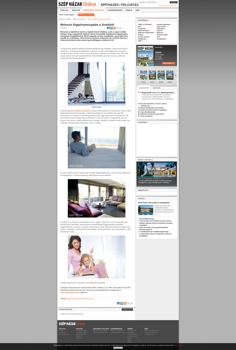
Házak (61, 330)
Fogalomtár (149, 334)
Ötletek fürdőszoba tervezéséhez (152, 108)
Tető (159, 37)
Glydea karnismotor (82, 111)
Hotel (129, 338)
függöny (69, 299)
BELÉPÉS (142, 2)
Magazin (76, 10)
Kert (137, 10)
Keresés (173, 2)
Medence (160, 33)
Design (129, 10)
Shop (129, 340)
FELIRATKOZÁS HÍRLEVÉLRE (168, 5)
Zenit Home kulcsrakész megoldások (154, 110)
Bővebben (178, 345)
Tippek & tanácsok (151, 332)
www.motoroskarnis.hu (70, 292)
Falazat (141, 35)
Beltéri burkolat (144, 30)
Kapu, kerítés (162, 26)
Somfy (91, 299)
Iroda (129, 342)
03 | (139, 108)
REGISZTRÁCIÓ (151, 2)
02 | (139, 104)
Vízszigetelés (162, 39)
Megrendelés (64, 334)
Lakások (62, 332)
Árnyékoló (142, 28)
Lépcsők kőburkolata (148, 112)
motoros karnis (83, 299)
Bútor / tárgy (132, 334)
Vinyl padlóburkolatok (146, 219)
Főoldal (64, 10)
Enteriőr (130, 332)
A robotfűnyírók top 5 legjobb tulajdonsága (154, 232)
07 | (139, 116)
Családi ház (131, 330)
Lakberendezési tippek (118, 332)
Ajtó (140, 26)
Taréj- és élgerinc (147, 116)
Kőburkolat (161, 28)
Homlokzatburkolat (164, 24)
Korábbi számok (82, 332)
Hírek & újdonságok (66, 15)
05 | (139, 112)
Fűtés (140, 41)
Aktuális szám (81, 330)
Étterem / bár (132, 336)
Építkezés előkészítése (146, 33)
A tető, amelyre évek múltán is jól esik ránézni (155, 221)
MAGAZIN (159, 47)
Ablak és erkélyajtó (145, 24)
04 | (139, 110)
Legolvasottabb (144, 88)
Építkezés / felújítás (93, 10)
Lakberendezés (114, 10)
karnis (75, 299)
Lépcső (160, 30)
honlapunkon (92, 283)
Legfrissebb (156, 88)
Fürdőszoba (142, 39)
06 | (139, 114)
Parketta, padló (163, 35)
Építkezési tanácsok (86, 15)
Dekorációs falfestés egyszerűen (152, 114)
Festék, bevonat (144, 37)
